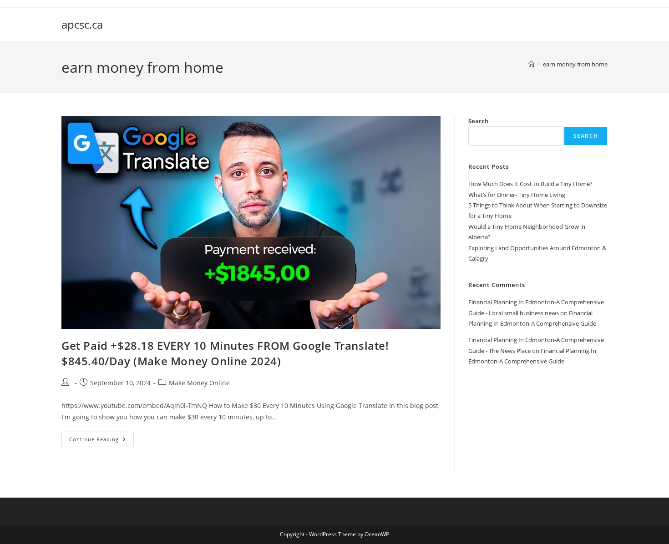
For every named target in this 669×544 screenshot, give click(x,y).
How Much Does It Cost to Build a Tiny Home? (530, 184)
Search (478, 121)
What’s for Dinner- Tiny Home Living (516, 195)
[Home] (531, 64)
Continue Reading (101, 441)
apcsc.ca (82, 24)
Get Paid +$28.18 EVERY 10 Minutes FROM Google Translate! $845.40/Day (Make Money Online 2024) (225, 353)
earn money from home (575, 64)
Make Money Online (199, 382)
